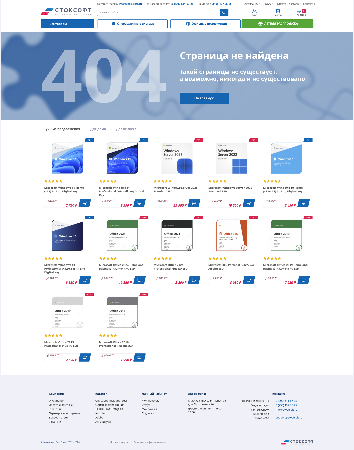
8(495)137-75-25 (222, 4)
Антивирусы (103, 421)
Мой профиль (150, 400)
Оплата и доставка (287, 4)
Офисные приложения (209, 24)
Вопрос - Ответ (58, 417)
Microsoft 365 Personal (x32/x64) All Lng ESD (231, 266)
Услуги (267, 4)
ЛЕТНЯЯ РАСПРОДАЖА (281, 24)
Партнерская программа (64, 413)
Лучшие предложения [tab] (61, 129)
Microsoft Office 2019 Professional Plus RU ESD (61, 344)
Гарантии (55, 409)
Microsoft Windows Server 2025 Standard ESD (176, 189)
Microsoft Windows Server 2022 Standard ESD (230, 189)
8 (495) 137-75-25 (286, 405)
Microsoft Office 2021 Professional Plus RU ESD (171, 266)
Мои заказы (149, 409)
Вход (254, 15)
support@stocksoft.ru (289, 417)
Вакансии (55, 421)
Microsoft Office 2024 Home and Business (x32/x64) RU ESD (121, 266)
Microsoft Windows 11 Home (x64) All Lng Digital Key (64, 189)
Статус (146, 405)
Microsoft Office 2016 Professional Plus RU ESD (116, 344)
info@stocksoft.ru (130, 4)
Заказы (278, 15)
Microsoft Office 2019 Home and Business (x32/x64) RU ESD (285, 266)
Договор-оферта (119, 442)
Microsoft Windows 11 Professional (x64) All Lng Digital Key (121, 191)
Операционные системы (136, 24)
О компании (251, 4)
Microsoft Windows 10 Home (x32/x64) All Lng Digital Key (283, 189)
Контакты (308, 4)
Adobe (99, 417)
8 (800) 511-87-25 (286, 400)
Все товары (58, 24)
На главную (204, 98)
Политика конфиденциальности (151, 442)
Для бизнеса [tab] (126, 129)
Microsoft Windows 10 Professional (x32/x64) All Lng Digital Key (64, 268)
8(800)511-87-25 (183, 4)
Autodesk (101, 413)
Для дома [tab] (98, 129)
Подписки (148, 413)
